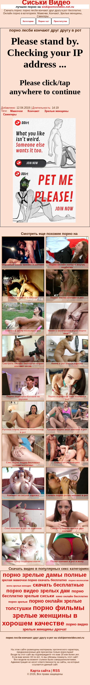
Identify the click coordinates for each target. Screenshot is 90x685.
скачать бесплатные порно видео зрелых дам (45, 587)
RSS (56, 670)
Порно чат (43, 21)
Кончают (33, 111)
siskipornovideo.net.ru (58, 6)
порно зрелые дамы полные (45, 575)
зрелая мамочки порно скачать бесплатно (34, 580)
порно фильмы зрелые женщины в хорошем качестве (43, 615)
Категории (28, 21)
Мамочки (16, 111)
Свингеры (10, 114)
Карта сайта (40, 670)
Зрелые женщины (56, 111)
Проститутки (60, 21)
